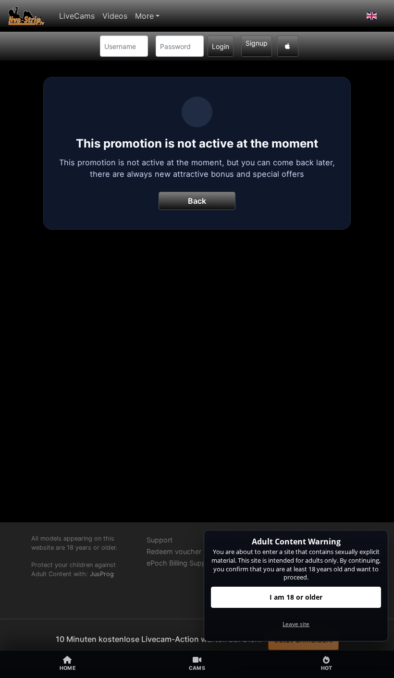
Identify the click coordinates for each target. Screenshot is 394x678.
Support (159, 540)
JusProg (102, 574)
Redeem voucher (174, 551)
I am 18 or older (296, 597)
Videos (114, 16)
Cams (197, 668)
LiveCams (77, 16)
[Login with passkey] (287, 46)
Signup (257, 43)
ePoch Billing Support (181, 563)
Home (67, 668)
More (144, 16)
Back (197, 201)
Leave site (296, 624)
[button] (371, 15)
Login (220, 46)
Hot (326, 668)
